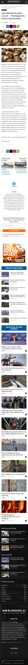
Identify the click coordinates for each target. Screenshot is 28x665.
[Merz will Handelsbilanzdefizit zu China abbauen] (5, 282)
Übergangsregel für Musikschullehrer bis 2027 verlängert (10, 516)
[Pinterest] (14, 26)
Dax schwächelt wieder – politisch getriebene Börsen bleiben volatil (21, 171)
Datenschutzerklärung (15, 236)
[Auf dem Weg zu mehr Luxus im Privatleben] (5, 540)
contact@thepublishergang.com (15, 642)
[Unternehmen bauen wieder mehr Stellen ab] (14, 485)
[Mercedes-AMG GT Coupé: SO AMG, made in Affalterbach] (5, 548)
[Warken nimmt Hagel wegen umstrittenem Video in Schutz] (5, 274)
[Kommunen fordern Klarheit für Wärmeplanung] (5, 289)
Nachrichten (6, 6)
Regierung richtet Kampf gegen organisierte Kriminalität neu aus (12, 411)
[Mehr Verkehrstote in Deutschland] (5, 320)
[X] (11, 26)
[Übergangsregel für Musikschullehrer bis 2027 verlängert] (14, 507)
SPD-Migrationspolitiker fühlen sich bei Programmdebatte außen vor (18, 304)
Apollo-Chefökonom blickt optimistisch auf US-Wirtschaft (12, 454)
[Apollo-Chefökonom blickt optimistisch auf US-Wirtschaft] (5, 312)
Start (2, 6)
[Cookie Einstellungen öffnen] (2, 663)
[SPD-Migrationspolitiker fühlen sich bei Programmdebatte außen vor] (5, 304)
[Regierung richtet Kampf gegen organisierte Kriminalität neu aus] (5, 297)
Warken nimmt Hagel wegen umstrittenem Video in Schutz (11, 348)
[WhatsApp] (18, 26)
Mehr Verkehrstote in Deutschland (18, 318)
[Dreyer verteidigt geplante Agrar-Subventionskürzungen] (5, 533)
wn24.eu (6, 22)
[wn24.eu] (2, 22)
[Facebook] (7, 26)
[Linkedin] (15, 652)
